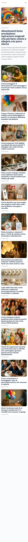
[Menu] (25, 2)
